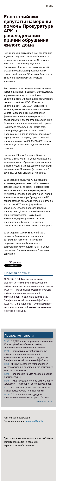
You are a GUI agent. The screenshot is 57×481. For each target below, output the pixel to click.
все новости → (44, 401)
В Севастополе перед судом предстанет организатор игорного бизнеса (27, 396)
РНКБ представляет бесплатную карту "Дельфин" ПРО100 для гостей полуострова (28, 382)
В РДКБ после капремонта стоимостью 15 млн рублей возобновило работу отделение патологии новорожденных (28, 344)
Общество (15, 262)
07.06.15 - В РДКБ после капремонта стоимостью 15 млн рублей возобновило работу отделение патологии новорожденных (28, 282)
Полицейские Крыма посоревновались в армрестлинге (28, 375)
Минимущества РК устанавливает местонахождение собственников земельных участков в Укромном (28, 367)
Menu (49, 5)
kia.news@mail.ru (35, 421)
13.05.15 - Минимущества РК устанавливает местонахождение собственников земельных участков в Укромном (28, 307)
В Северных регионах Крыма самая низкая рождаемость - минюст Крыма (27, 389)
